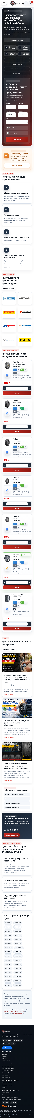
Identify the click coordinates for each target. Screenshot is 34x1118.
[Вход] (26, 3)
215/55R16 (18, 952)
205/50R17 (8, 960)
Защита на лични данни (8, 1063)
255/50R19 (18, 981)
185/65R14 (8, 935)
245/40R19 (18, 976)
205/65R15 (18, 943)
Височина (21, 103)
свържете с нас (17, 1013)
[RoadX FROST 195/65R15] (17, 532)
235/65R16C (18, 956)
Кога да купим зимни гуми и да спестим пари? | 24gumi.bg (16, 723)
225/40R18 (8, 968)
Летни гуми (16, 60)
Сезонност (21, 111)
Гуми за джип (16, 73)
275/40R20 (8, 985)
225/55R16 (8, 956)
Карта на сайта (6, 1072)
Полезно (4, 1087)
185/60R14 (18, 931)
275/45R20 (18, 985)
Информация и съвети (12, 807)
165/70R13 (18, 923)
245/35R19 (8, 981)
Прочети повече (9, 694)
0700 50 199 (11, 829)
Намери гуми (17, 139)
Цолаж (8, 111)
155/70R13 (8, 923)
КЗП (15, 1111)
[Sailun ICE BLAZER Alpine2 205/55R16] (17, 417)
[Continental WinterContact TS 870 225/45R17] (17, 378)
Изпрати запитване (12, 835)
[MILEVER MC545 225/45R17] (17, 571)
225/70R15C (19, 947)
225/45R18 (18, 968)
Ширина (8, 103)
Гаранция (4, 1058)
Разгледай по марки (17, 40)
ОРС (11, 1111)
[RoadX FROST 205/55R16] (17, 494)
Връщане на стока (7, 1085)
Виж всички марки (8, 288)
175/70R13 (8, 927)
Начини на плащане (11, 799)
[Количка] (30, 3)
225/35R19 (8, 976)
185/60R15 (18, 935)
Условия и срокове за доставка (14, 794)
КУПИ (17, 393)
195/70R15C (8, 947)
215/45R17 (18, 960)
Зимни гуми (16, 64)
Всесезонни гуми (16, 69)
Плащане (4, 1056)
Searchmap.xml (6, 1077)
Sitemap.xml (5, 1075)
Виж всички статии (9, 649)
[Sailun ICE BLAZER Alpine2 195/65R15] (17, 455)
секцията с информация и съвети (14, 1011)
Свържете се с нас (7, 1082)
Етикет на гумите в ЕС (8, 1070)
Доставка (4, 1054)
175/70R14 (8, 931)
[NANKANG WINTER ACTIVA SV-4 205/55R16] (17, 612)
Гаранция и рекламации (12, 803)
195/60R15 (18, 939)
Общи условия (6, 1060)
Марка (8, 118)
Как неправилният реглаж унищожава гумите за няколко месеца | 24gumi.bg (16, 766)
